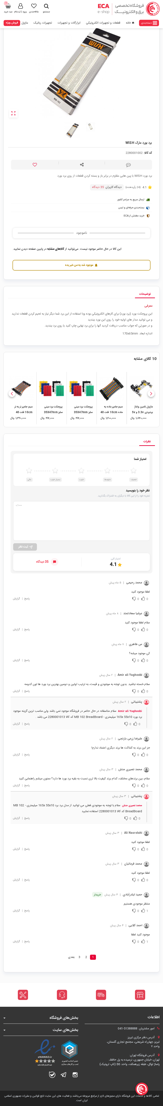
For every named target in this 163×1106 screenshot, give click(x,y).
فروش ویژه (12, 23)
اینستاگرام (75, 1074)
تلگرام (63, 1074)
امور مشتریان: (136, 1028)
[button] (151, 393)
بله (52, 1074)
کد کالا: (148, 153)
